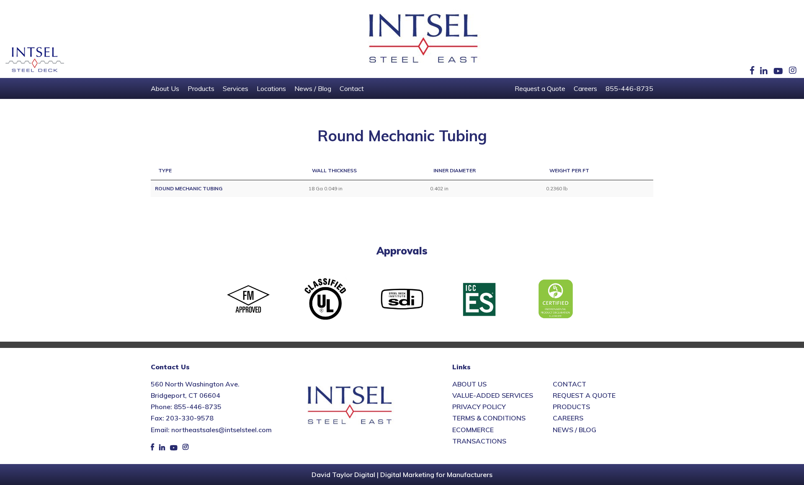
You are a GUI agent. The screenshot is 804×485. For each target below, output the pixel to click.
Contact (352, 88)
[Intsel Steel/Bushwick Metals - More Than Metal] (424, 39)
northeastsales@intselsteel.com (221, 429)
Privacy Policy (479, 406)
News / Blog (312, 88)
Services (235, 88)
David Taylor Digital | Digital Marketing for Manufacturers (402, 474)
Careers (585, 88)
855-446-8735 (629, 88)
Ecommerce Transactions (479, 435)
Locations (271, 88)
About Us (165, 88)
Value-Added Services (492, 395)
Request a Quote (540, 88)
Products (201, 88)
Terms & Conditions (489, 418)
